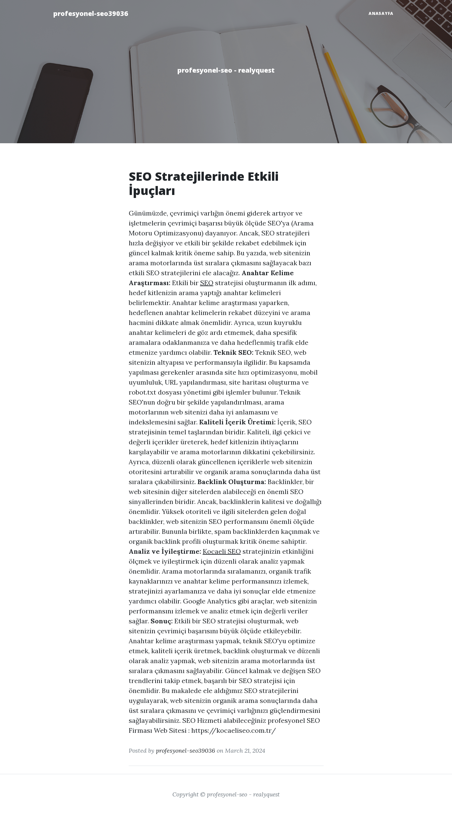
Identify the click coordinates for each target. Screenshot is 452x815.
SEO (206, 283)
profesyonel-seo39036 (90, 13)
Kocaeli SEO (222, 551)
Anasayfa (381, 13)
